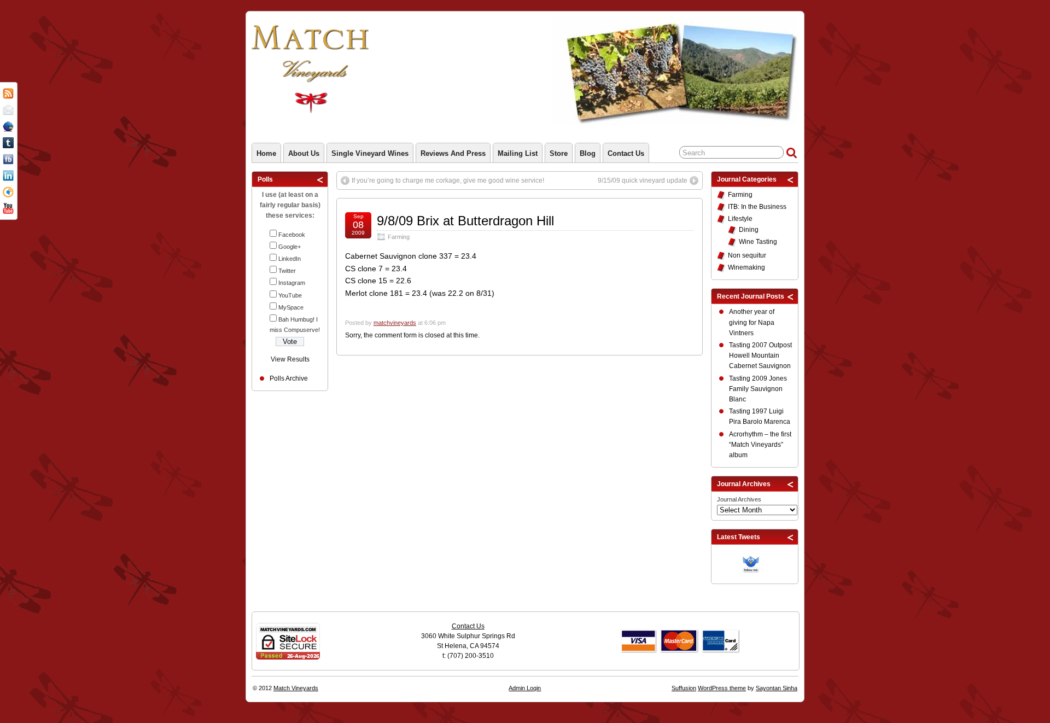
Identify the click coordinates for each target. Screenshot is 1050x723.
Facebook (291, 234)
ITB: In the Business (757, 207)
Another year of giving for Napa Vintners (751, 322)
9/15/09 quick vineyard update (642, 180)
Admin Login (525, 688)
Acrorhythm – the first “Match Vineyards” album (760, 444)
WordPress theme (722, 688)
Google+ (289, 246)
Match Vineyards (295, 688)
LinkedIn (289, 258)
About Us (303, 153)
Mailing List (518, 153)
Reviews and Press (453, 153)
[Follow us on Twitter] (753, 563)
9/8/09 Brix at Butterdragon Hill (465, 220)
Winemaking (746, 267)
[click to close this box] (320, 179)
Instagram (291, 282)
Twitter (287, 270)
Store (559, 153)
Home (266, 153)
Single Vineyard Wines (370, 153)
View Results (290, 359)
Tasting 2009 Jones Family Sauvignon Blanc (758, 389)
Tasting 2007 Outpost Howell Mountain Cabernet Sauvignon (760, 355)
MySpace (291, 307)
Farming (399, 237)
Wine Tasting (758, 242)
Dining (749, 230)
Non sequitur (747, 255)
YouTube (290, 295)
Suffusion (684, 688)
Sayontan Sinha (776, 688)
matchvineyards (395, 322)
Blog (588, 153)
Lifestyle (740, 219)
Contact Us (626, 153)
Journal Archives (739, 499)
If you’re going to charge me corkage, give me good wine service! (448, 180)
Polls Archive (289, 378)
